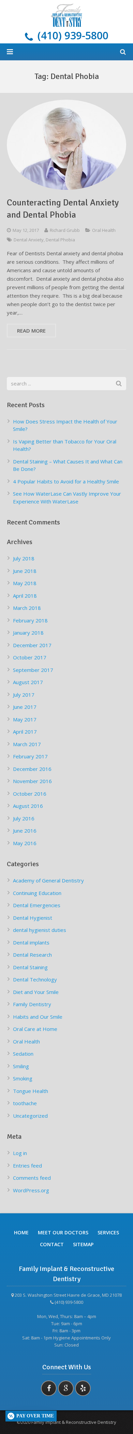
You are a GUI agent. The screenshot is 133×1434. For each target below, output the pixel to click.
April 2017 (25, 731)
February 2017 (30, 756)
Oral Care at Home (35, 1028)
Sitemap (83, 1244)
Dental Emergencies (36, 905)
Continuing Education (37, 893)
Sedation (23, 1053)
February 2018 (30, 620)
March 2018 (27, 607)
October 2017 (29, 657)
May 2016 (24, 843)
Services (108, 1232)
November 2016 (32, 781)
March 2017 (27, 744)
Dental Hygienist (32, 917)
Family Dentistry (32, 1004)
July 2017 (23, 694)
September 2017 (33, 669)
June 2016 (24, 830)
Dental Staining (30, 967)
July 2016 (23, 818)
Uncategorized (30, 1115)
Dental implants (31, 942)
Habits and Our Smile (37, 1016)
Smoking (22, 1078)
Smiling (21, 1066)
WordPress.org (31, 1190)
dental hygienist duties (39, 930)
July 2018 (23, 558)
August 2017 (28, 682)
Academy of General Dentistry (48, 880)
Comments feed (32, 1177)
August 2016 (28, 805)
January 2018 (28, 632)
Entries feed (27, 1165)
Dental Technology (35, 979)
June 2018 (24, 570)
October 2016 (29, 793)
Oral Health (104, 230)
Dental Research (32, 954)
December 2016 (32, 768)
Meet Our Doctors (63, 1232)
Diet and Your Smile (36, 992)
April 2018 (25, 595)
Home (21, 1232)
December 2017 (32, 645)
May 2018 (24, 583)
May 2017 (24, 719)
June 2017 (24, 706)
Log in (20, 1153)
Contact (52, 1244)
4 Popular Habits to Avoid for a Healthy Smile (66, 481)
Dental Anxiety (29, 240)
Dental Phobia (60, 240)
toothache (25, 1103)
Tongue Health (30, 1091)
